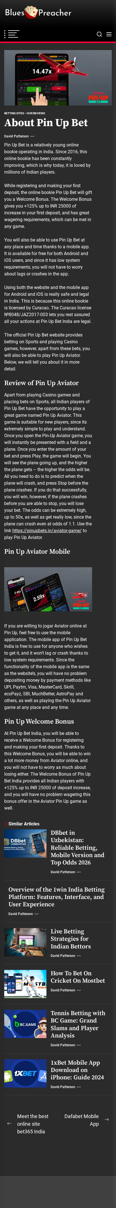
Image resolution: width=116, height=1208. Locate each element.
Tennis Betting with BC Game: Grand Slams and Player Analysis (78, 1024)
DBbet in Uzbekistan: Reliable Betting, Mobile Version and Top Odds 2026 (77, 848)
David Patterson (16, 136)
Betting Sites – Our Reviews (24, 113)
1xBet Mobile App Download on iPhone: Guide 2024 (77, 1070)
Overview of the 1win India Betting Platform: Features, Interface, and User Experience (56, 897)
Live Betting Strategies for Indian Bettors (71, 939)
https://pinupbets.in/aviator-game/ (47, 530)
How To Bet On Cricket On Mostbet (78, 977)
